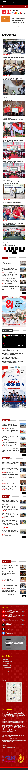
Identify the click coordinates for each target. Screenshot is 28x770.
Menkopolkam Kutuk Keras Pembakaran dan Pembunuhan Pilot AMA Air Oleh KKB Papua (10, 515)
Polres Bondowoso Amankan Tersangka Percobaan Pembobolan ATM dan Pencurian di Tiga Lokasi (10, 508)
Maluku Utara (6, 54)
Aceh (3, 264)
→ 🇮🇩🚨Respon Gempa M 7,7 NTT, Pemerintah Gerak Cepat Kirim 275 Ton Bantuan (12, 349)
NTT (3, 433)
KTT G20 (4, 678)
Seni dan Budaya (6, 671)
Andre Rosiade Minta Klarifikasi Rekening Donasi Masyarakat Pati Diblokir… (10, 470)
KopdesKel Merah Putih (7, 661)
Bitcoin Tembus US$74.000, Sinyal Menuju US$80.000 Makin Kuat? (10, 281)
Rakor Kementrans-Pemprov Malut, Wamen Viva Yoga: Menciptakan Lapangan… (13, 79)
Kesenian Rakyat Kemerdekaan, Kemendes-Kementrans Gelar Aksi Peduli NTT (13, 120)
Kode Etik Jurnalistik (7, 749)
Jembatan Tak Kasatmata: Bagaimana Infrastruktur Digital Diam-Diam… (9, 591)
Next (24, 292)
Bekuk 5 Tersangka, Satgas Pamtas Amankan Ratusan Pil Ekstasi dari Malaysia (13, 362)
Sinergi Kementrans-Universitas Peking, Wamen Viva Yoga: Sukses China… (12, 203)
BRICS (4, 675)
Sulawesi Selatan (7, 158)
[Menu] (2, 6)
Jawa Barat (5, 241)
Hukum (3, 517)
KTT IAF (4, 680)
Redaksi (4, 745)
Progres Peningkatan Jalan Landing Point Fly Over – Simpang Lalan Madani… (10, 288)
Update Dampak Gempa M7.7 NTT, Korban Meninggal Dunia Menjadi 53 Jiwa (10, 450)
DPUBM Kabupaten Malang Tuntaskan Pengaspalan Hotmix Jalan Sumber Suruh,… (9, 269)
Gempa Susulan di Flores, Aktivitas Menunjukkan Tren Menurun (10, 431)
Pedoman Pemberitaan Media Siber (9, 747)
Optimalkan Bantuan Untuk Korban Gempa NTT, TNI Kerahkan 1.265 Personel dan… (10, 438)
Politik (3, 489)
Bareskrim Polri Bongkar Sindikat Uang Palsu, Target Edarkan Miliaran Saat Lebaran (10, 531)
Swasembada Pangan (7, 665)
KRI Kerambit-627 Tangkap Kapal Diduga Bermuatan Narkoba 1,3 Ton (10, 501)
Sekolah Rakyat (6, 663)
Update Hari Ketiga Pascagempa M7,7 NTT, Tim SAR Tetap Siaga (9, 443)
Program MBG (5, 659)
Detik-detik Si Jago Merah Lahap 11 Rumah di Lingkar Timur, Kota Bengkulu (13, 353)
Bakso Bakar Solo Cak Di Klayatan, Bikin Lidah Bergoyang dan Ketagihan (10, 567)
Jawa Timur (4, 272)
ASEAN (4, 673)
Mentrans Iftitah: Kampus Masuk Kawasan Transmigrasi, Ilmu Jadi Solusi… (13, 161)
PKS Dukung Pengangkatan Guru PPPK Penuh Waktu (9, 487)
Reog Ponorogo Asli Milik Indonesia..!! (12, 358)
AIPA (4, 676)
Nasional (14, 26)
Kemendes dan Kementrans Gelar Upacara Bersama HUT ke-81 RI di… (13, 141)
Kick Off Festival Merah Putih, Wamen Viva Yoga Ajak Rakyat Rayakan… (13, 224)
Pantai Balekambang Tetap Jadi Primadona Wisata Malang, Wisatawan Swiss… (9, 276)
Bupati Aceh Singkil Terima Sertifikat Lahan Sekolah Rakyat (10, 262)
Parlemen (4, 465)
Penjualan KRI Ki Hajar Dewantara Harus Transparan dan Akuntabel (10, 481)
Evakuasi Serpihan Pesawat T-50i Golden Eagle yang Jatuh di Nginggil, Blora (13, 356)
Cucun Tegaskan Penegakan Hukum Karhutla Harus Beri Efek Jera (10, 463)
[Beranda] (14, 11)
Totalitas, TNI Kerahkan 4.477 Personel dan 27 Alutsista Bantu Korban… (9, 425)
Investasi (4, 669)
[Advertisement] (14, 414)
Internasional (6, 199)
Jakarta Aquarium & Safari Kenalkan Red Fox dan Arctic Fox (10, 578)
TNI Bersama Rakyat (7, 667)
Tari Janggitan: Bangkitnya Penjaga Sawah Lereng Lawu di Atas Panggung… (10, 573)
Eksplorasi (4, 569)
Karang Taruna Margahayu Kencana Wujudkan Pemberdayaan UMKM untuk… (10, 585)
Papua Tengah (5, 527)
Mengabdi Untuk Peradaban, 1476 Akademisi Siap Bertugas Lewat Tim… (13, 244)
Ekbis (3, 283)
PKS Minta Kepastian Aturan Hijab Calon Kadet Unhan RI (10, 475)
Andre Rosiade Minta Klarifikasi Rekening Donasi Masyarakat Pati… (18, 21)
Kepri (3, 290)
